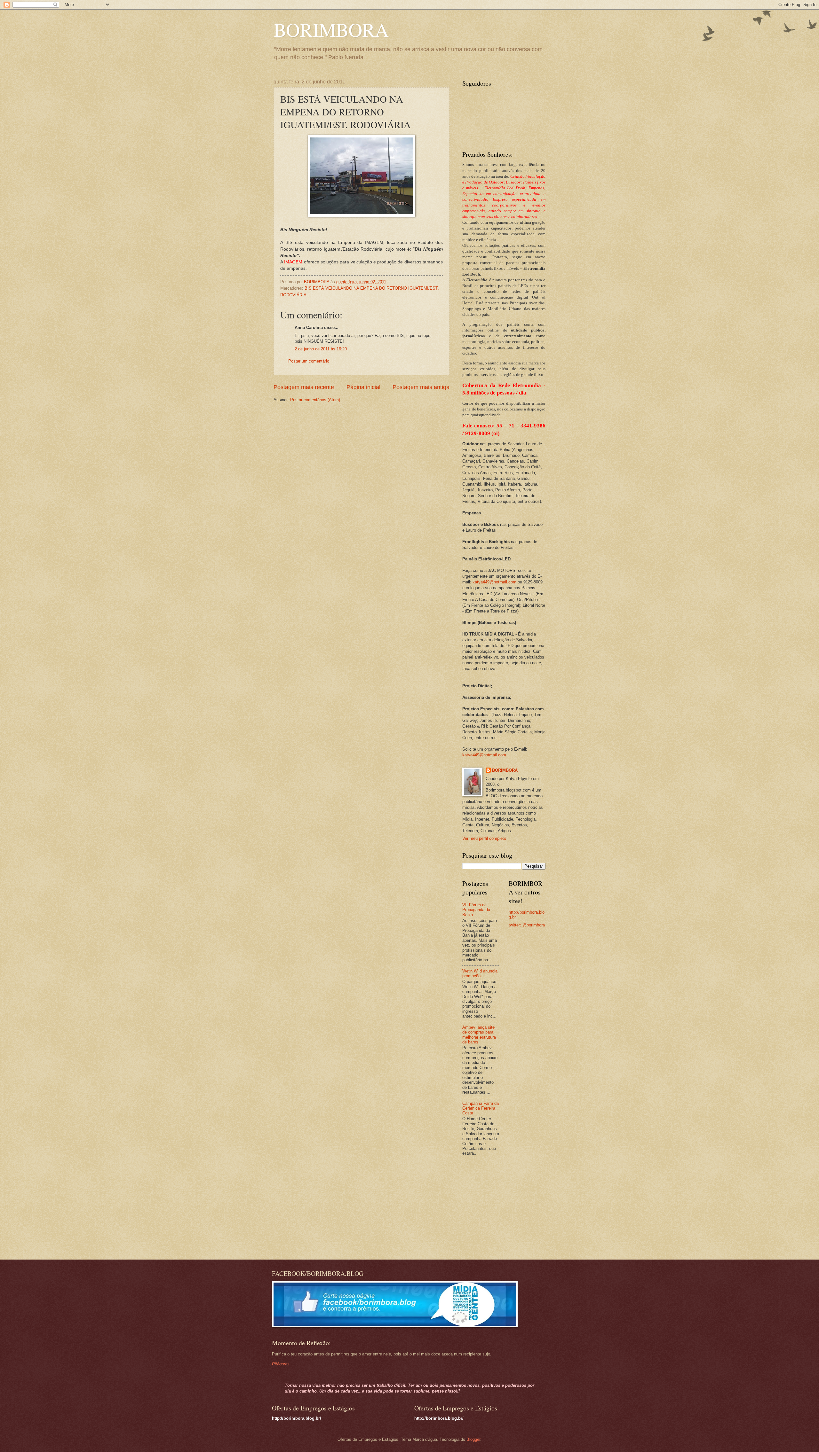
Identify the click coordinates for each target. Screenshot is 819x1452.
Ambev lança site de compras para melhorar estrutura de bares (479, 1034)
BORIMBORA (331, 29)
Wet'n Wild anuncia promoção (479, 973)
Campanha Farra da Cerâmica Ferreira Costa (480, 1108)
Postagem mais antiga (421, 387)
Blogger (473, 1439)
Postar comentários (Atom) (315, 399)
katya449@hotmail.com (494, 582)
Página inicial (363, 387)
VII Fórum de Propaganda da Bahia (476, 909)
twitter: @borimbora (527, 925)
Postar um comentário (308, 361)
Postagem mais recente (304, 387)
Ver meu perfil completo (484, 838)
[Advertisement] (502, 1208)
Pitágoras (281, 1364)
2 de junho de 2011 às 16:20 (321, 349)
